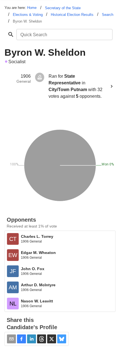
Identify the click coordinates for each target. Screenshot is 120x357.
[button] (21, 338)
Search (107, 15)
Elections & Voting (28, 15)
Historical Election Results (72, 15)
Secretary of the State (63, 8)
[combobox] (64, 34)
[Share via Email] (11, 338)
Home (32, 8)
